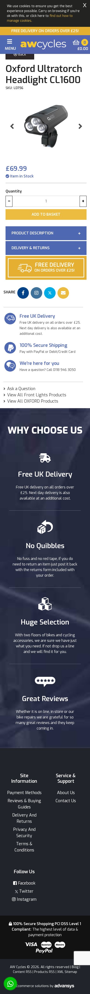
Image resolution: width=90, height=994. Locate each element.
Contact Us (66, 801)
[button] (12, 126)
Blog (75, 967)
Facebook (26, 883)
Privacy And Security (24, 833)
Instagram (26, 899)
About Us (66, 792)
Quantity (14, 191)
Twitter (25, 891)
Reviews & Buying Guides (24, 804)
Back (21, 54)
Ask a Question (21, 388)
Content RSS (22, 972)
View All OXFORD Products (32, 401)
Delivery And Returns (24, 818)
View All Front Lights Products (36, 395)
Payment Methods (24, 792)
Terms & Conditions (24, 847)
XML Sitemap (67, 972)
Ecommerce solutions (33, 986)
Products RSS (44, 972)
